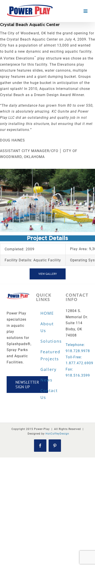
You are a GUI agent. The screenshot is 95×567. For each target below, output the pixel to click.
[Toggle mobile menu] (86, 11)
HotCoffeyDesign (57, 433)
